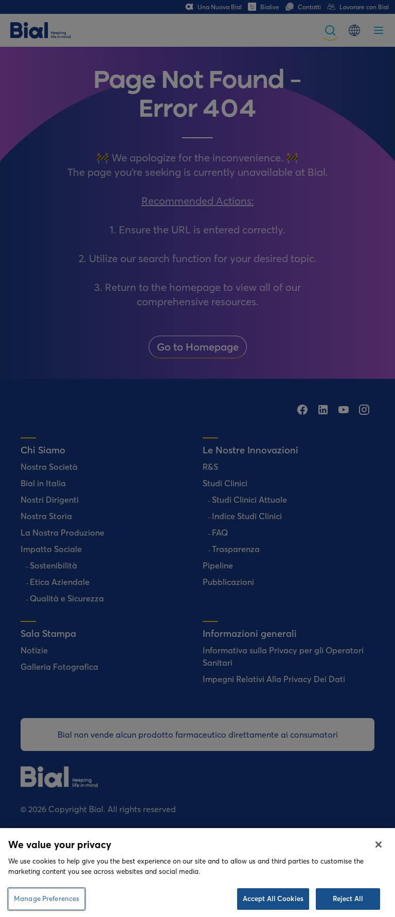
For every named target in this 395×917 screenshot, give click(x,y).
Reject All (348, 898)
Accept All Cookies (273, 898)
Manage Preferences (46, 898)
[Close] (378, 844)
